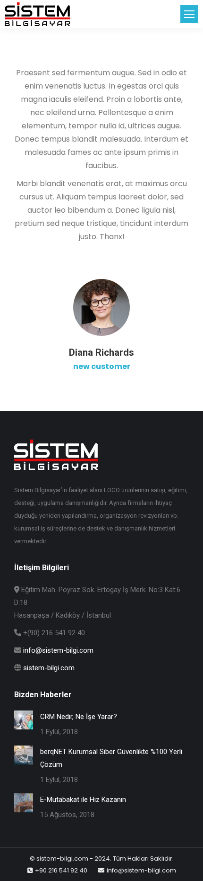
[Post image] (23, 719)
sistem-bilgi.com (49, 668)
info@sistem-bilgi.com (58, 650)
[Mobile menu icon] (189, 14)
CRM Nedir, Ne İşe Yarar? (78, 716)
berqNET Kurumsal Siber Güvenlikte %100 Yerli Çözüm (111, 758)
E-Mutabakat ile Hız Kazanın (83, 799)
